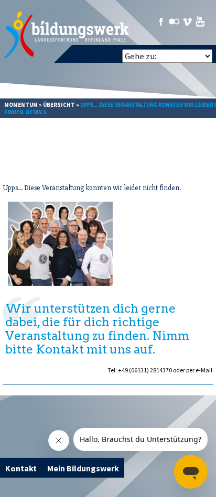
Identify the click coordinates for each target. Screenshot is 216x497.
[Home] (67, 35)
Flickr (174, 21)
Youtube (200, 21)
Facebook (161, 21)
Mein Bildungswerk (83, 468)
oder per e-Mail (192, 370)
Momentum (21, 104)
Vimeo (187, 21)
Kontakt (21, 468)
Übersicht (59, 104)
